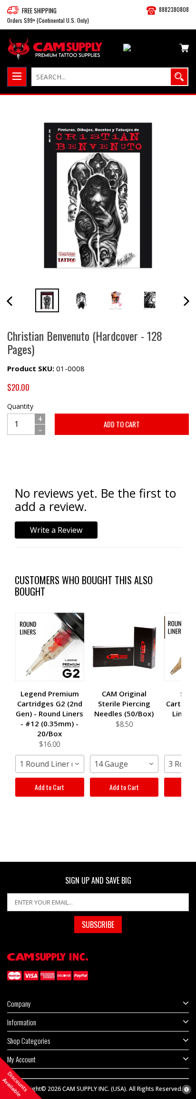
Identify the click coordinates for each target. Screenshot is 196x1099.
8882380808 (174, 9)
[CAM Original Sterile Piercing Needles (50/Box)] (124, 647)
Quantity (20, 406)
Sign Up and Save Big (98, 880)
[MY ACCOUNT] (147, 49)
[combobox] (49, 764)
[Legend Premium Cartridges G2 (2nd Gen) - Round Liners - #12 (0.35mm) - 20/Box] (49, 647)
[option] (47, 300)
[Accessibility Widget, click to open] (186, 1089)
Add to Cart (49, 787)
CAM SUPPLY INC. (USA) (94, 1089)
